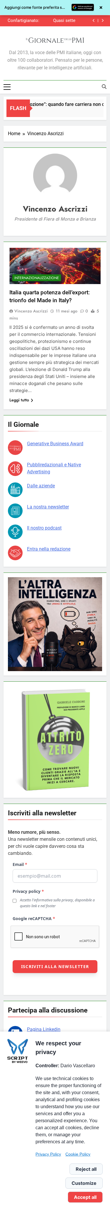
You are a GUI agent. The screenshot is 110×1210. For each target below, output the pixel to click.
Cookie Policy (77, 1154)
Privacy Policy (48, 1154)
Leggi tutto (19, 400)
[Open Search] (104, 86)
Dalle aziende (41, 486)
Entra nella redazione (48, 549)
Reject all (86, 1169)
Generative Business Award (55, 443)
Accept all (85, 1197)
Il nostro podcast (44, 528)
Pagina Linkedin (43, 1029)
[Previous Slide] (94, 20)
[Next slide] (102, 20)
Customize (84, 1183)
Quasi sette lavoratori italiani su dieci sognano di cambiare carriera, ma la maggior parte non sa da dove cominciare (58, 20)
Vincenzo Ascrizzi (31, 311)
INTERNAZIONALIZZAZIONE (36, 278)
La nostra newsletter (48, 507)
